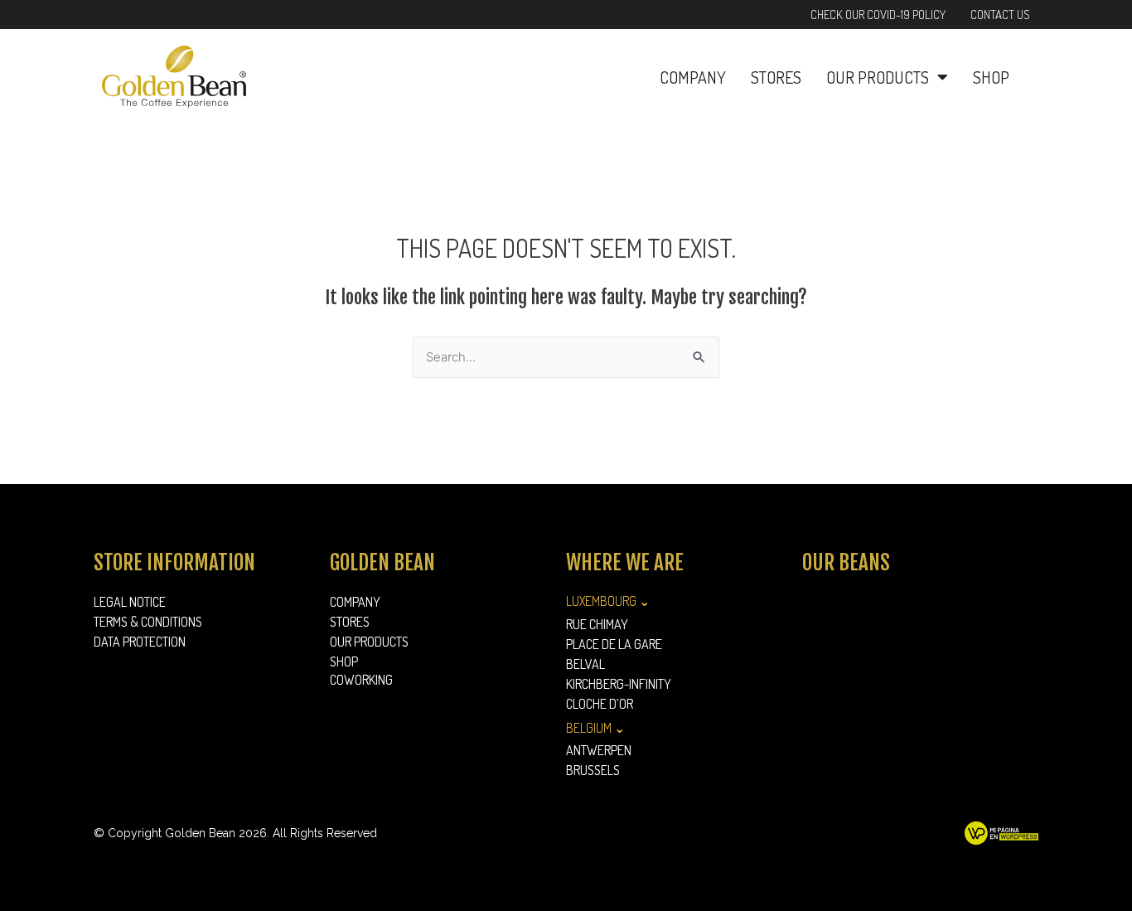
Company (693, 77)
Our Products (877, 77)
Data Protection (140, 641)
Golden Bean (382, 562)
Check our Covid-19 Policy (878, 14)
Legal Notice (130, 602)
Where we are (625, 562)
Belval (585, 664)
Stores (776, 77)
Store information (174, 562)
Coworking (361, 679)
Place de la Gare (614, 644)
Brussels (593, 770)
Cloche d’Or (599, 703)
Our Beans (846, 562)
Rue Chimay (597, 624)
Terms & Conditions (148, 621)
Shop (991, 77)
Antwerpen (598, 750)
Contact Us (1000, 14)
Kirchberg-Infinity (618, 684)
